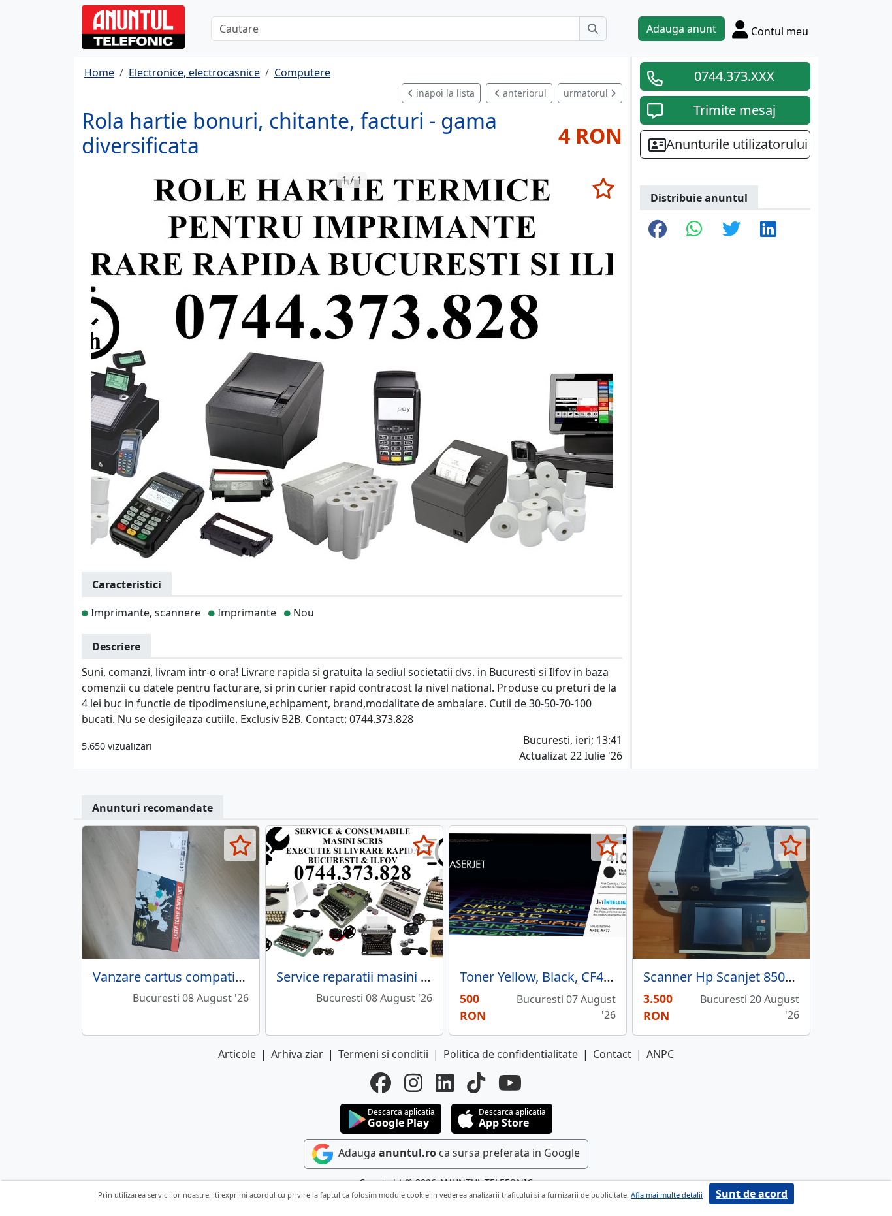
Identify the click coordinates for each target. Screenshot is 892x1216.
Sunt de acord (752, 1194)
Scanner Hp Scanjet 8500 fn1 (729, 976)
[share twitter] (731, 230)
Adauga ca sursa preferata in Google (458, 1152)
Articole (237, 1054)
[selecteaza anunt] (603, 188)
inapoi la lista (444, 93)
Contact (612, 1054)
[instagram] (413, 1082)
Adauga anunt (681, 29)
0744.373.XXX (734, 76)
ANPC (660, 1054)
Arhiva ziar (297, 1054)
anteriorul (523, 93)
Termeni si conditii (383, 1054)
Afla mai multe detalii (667, 1195)
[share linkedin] (768, 230)
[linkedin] (445, 1082)
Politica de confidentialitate (510, 1054)
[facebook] (380, 1082)
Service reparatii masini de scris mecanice (402, 976)
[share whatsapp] (694, 230)
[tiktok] (476, 1082)
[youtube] (510, 1082)
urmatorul (587, 93)
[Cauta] (593, 28)
